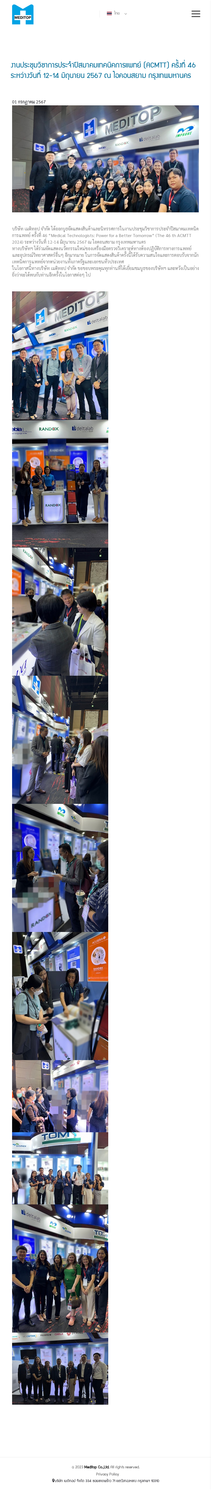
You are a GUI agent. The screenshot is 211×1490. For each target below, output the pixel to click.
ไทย (116, 13)
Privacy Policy (107, 1474)
